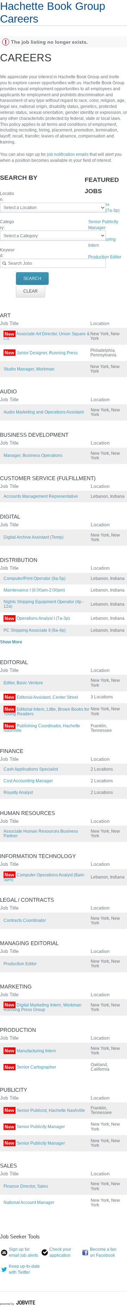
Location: (7, 196)
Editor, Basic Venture (23, 682)
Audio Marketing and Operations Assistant (44, 412)
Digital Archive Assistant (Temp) (34, 537)
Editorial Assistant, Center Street (41, 697)
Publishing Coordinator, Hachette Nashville (42, 728)
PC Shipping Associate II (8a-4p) (35, 630)
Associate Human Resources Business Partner (41, 833)
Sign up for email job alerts (23, 1252)
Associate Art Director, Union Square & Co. (47, 336)
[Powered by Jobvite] (17, 1303)
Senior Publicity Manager (35, 1126)
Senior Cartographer (30, 1067)
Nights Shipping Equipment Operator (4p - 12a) (44, 604)
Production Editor (104, 257)
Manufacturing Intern (30, 1050)
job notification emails (68, 154)
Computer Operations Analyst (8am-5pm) (44, 877)
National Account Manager (29, 1202)
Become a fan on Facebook (103, 1252)
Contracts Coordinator (25, 920)
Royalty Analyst (18, 792)
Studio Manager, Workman (29, 369)
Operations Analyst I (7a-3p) (37, 618)
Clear (30, 291)
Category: (7, 224)
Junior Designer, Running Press (41, 352)
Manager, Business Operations (33, 455)
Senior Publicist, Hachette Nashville (45, 1110)
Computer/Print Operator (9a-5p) (35, 578)
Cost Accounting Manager (28, 780)
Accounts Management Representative (41, 496)
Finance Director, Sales (26, 1186)
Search (32, 278)
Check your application (60, 1252)
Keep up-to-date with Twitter (24, 1269)
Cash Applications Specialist (31, 769)
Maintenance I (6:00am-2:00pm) (34, 590)
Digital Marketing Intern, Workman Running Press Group (42, 1007)
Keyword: (7, 252)
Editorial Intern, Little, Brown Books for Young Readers (46, 711)
